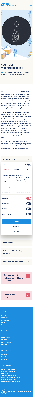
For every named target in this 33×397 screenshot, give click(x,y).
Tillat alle (16, 221)
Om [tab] (27, 169)
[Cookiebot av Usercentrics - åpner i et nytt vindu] (23, 165)
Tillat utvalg (16, 226)
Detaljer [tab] (16, 169)
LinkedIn (3, 357)
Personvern (4, 344)
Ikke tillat (16, 231)
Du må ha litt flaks (9, 159)
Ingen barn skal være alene (13, 262)
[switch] (28, 203)
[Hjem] (2, 72)
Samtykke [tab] (6, 169)
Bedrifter (4, 335)
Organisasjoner (6, 337)
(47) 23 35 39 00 (11, 375)
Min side (3, 315)
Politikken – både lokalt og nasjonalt (12, 252)
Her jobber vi (18, 72)
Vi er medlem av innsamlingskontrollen (19, 391)
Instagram (4, 359)
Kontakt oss (4, 325)
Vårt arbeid (8, 72)
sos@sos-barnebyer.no (13, 377)
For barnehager (6, 342)
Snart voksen (8, 243)
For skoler (4, 340)
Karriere (3, 322)
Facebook (4, 354)
